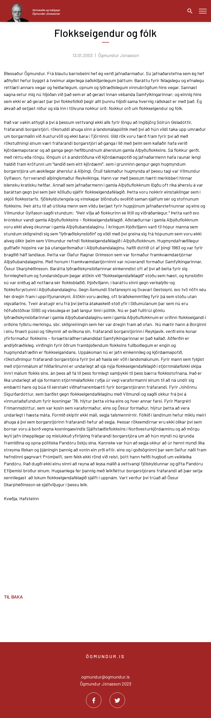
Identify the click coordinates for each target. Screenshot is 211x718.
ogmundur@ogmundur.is (105, 677)
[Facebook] (93, 700)
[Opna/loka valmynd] (202, 11)
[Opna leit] (188, 11)
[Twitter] (117, 700)
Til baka (13, 597)
